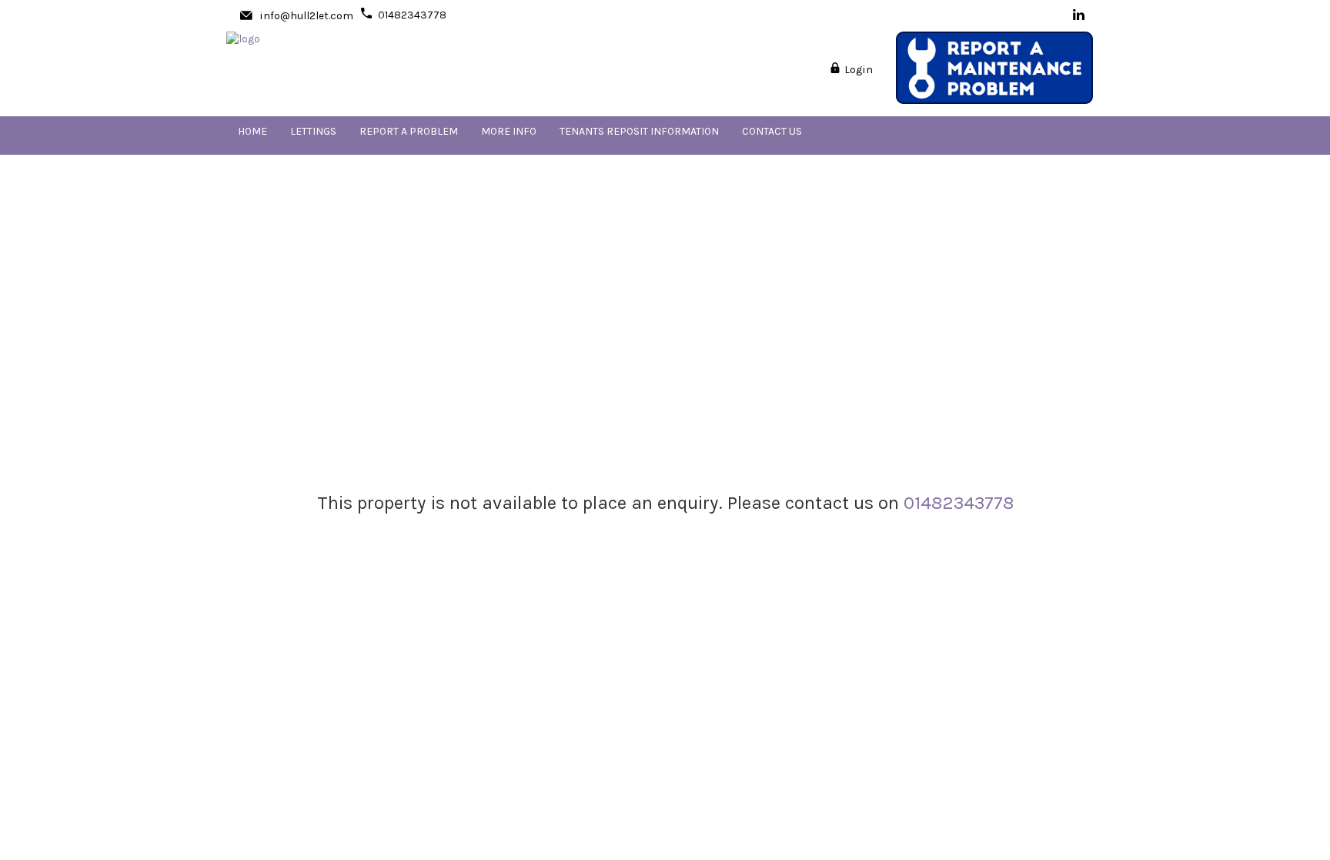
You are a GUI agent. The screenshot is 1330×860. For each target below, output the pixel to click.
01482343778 (412, 15)
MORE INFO (508, 131)
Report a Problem (408, 131)
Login (857, 69)
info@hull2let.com (306, 15)
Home (252, 131)
